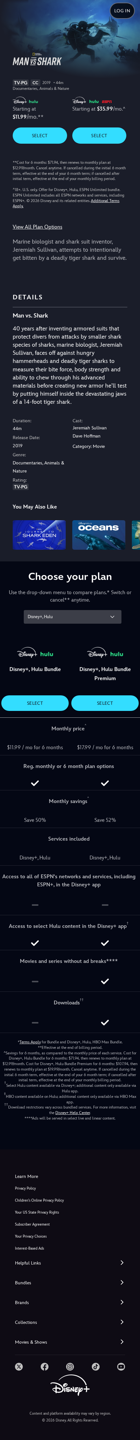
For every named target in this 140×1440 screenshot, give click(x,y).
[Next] (129, 534)
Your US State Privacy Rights (37, 1212)
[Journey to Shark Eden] (39, 535)
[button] (70, 1263)
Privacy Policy (25, 1188)
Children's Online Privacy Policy (39, 1200)
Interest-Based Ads (29, 1248)
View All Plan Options (37, 227)
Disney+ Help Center (72, 1112)
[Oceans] (98, 535)
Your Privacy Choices (31, 1236)
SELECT (40, 135)
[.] (19, 1367)
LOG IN (122, 10)
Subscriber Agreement (32, 1224)
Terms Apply (30, 1042)
